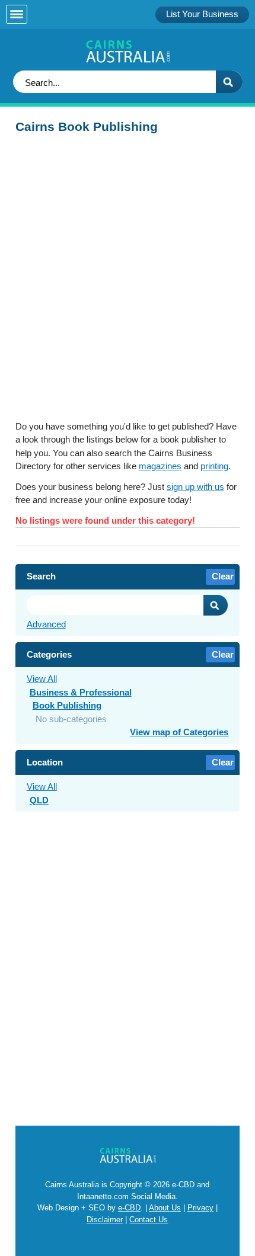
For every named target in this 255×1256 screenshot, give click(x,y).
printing (214, 466)
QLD (39, 800)
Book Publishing (67, 705)
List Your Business (202, 14)
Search (215, 605)
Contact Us (148, 1219)
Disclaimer (105, 1219)
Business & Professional (81, 692)
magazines (160, 466)
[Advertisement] (127, 280)
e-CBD (129, 1207)
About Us (165, 1207)
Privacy (200, 1207)
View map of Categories (179, 732)
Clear (223, 576)
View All (42, 679)
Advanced (46, 624)
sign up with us (195, 487)
